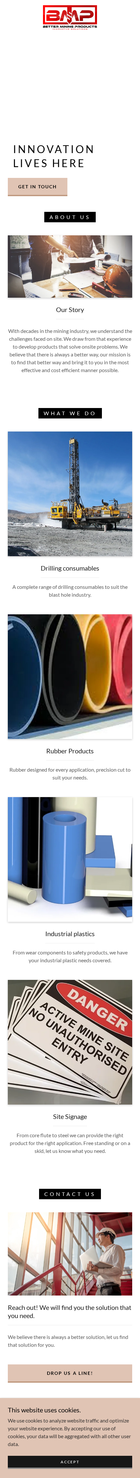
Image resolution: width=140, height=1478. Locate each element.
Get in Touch (37, 186)
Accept (70, 1461)
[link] (70, 17)
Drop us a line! (70, 1373)
